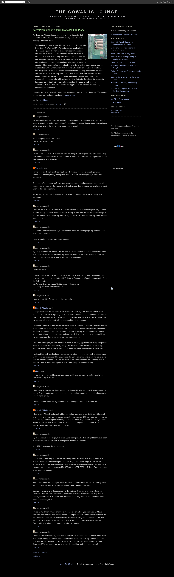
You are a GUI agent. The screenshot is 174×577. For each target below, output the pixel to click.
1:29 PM (36, 503)
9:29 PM (36, 405)
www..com (119, 146)
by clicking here (69, 95)
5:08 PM (36, 290)
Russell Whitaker (42, 308)
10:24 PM (36, 428)
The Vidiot (39, 168)
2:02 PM (36, 242)
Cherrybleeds (116, 102)
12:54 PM (36, 221)
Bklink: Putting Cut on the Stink (123, 62)
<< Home (36, 556)
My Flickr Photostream (120, 99)
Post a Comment (40, 552)
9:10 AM (58, 104)
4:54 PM (36, 260)
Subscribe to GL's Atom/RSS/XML (124, 35)
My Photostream (118, 168)
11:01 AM (36, 200)
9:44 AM (36, 129)
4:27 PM (36, 547)
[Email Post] (64, 105)
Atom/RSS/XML (66, 564)
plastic (38, 371)
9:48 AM (36, 144)
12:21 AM (36, 449)
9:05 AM (36, 473)
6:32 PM (36, 366)
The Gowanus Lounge (87, 12)
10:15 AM (36, 163)
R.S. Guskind (116, 110)
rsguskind (115, 112)
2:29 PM (36, 526)
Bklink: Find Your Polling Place (123, 54)
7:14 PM (36, 381)
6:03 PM (36, 302)
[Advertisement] (122, 215)
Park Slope (43, 100)
